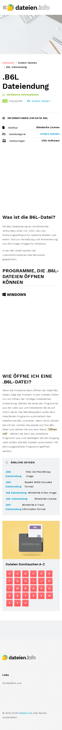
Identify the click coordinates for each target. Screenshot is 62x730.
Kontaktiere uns (11, 683)
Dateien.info (25, 713)
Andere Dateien (27, 62)
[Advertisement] (31, 180)
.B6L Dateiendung (17, 498)
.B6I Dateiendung (16, 492)
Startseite (8, 62)
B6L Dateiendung (16, 67)
